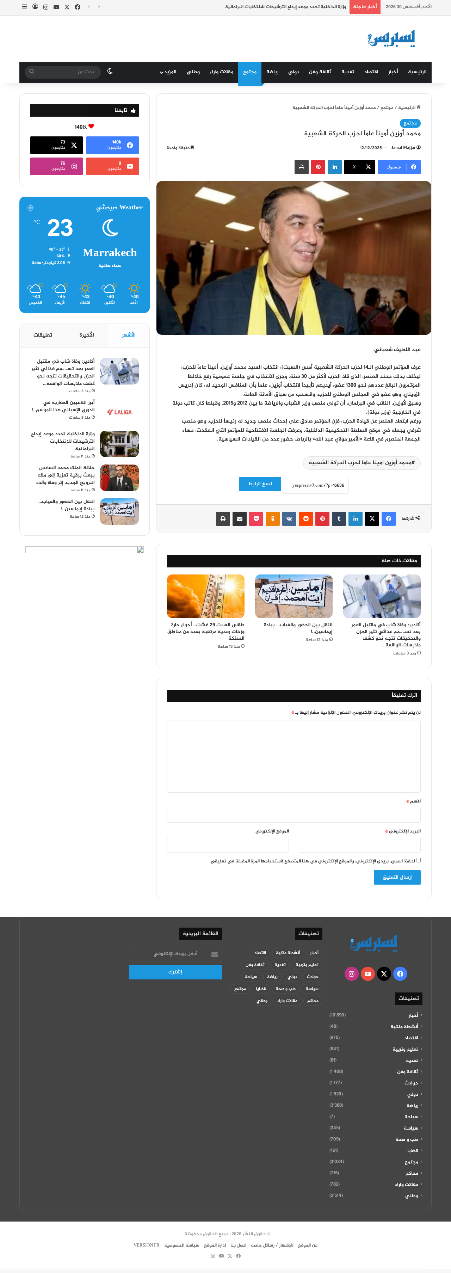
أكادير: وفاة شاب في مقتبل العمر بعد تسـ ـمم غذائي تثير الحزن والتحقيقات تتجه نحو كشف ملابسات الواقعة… (386, 635)
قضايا (412, 1151)
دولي (293, 72)
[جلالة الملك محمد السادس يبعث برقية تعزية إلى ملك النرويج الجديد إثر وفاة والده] (119, 478)
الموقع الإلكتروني (272, 831)
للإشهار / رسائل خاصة (272, 1245)
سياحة (411, 1117)
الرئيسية (417, 72)
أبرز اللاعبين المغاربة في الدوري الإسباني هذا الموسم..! (63, 406)
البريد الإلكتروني (403, 831)
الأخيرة (87, 335)
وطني (193, 72)
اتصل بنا (238, 1245)
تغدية (347, 72)
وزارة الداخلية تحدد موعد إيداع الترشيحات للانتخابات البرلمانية (285, 7)
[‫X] (372, 519)
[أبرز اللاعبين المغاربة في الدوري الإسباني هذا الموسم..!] (119, 412)
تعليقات (42, 335)
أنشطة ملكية (404, 1027)
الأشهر (129, 335)
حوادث (411, 1083)
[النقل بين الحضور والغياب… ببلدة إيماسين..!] (294, 596)
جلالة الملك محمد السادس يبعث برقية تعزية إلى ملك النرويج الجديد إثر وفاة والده (65, 475)
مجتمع (250, 72)
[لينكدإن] (335, 167)
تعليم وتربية (405, 1049)
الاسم (413, 801)
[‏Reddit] (306, 519)
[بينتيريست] (318, 167)
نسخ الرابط (260, 484)
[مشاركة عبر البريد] (240, 519)
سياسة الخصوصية (181, 1245)
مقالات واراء (221, 72)
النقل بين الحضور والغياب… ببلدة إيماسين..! (298, 628)
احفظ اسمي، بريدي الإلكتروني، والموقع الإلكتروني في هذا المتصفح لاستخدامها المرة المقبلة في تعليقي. (312, 861)
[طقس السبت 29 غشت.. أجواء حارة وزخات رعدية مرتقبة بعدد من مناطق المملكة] (206, 596)
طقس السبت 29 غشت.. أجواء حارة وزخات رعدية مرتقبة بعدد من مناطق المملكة (206, 631)
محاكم (412, 1173)
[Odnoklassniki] (273, 519)
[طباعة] (302, 167)
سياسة (411, 1128)
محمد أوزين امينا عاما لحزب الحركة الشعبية (360, 463)
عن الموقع (308, 1245)
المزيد (170, 72)
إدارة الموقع (215, 1245)
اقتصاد (371, 72)
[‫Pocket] (256, 519)
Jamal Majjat (403, 148)
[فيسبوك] (389, 519)
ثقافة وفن (320, 72)
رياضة (272, 72)
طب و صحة (406, 1140)
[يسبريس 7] (394, 39)
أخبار (393, 72)
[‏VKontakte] (289, 519)
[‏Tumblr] (339, 519)
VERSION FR (147, 1245)
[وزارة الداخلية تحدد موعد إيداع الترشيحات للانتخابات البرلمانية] (119, 444)
